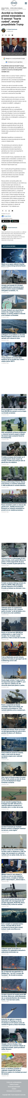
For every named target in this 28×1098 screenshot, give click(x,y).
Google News (7, 216)
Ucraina (3, 9)
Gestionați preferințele (14, 1086)
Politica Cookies (14, 1084)
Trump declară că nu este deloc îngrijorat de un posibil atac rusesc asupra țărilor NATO (12, 359)
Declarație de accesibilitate (14, 1091)
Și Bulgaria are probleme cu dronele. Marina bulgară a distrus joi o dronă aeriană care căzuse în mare (13, 336)
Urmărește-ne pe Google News (15, 62)
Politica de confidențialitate (14, 1082)
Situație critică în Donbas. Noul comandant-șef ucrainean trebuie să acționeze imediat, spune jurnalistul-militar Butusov (13, 1046)
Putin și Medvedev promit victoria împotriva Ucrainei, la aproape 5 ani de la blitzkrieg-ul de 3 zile (13, 658)
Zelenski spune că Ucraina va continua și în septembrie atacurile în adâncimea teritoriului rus (13, 950)
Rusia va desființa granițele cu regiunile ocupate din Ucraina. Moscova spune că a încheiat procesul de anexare (14, 1071)
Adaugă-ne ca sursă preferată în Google (15, 58)
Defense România (5, 8)
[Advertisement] (14, 379)
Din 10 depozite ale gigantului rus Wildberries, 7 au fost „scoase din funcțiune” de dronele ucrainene (12, 973)
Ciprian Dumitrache (12, 29)
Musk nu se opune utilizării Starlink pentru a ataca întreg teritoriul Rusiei (13, 265)
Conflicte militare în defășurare (16, 8)
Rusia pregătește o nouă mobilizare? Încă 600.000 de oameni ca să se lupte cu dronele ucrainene (13, 411)
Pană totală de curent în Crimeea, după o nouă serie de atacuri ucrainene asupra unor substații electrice (12, 755)
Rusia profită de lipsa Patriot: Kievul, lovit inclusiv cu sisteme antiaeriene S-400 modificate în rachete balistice (13, 483)
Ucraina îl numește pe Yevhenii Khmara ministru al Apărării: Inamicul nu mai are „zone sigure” (13, 828)
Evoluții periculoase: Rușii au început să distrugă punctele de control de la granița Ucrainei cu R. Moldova (13, 731)
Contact (14, 1088)
